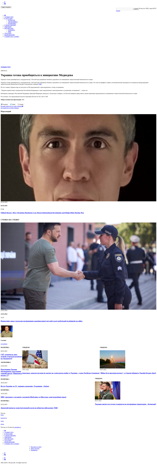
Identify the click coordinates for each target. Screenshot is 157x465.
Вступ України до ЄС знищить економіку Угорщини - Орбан (25, 386)
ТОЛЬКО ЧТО (8, 17)
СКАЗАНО (7, 33)
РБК (40, 84)
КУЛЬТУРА (11, 20)
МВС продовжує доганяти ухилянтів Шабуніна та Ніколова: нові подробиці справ (33, 397)
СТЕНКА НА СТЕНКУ (11, 36)
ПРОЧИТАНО (8, 28)
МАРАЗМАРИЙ (9, 35)
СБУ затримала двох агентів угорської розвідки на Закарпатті (11, 356)
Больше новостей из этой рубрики (11, 106)
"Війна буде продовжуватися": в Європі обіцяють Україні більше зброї (128, 373)
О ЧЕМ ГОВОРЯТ (10, 25)
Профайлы (34, 450)
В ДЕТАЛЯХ (8, 18)
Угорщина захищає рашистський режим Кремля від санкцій (24, 321)
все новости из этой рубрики (10, 108)
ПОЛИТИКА (12, 23)
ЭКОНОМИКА (13, 22)
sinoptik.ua (17, 427)
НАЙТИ (136, 9)
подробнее (4, 344)
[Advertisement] (78, 51)
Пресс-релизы (35, 448)
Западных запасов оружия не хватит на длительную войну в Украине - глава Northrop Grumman (60, 373)
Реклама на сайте (36, 447)
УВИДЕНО (8, 27)
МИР (9, 31)
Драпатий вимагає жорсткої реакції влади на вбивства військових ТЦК (29, 408)
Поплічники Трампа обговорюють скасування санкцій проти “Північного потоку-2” (11, 372)
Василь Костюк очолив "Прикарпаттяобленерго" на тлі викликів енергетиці (31, 127)
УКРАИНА (11, 30)
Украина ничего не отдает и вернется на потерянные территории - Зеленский (125, 404)
